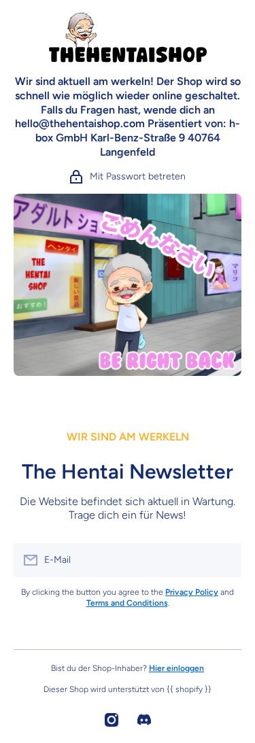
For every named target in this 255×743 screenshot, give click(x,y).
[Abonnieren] (224, 560)
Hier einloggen (176, 668)
